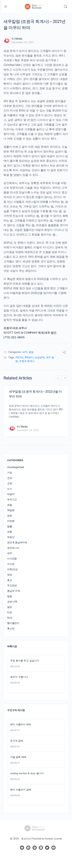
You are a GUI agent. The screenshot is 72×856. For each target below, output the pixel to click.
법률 (9, 526)
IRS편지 (29, 357)
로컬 (9, 504)
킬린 (9, 607)
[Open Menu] (5, 6)
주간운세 (12, 585)
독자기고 (12, 499)
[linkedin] (41, 848)
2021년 (19, 357)
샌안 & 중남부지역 (17, 542)
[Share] (64, 352)
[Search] (65, 6)
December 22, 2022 (28, 430)
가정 (9, 472)
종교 (9, 580)
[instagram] (35, 848)
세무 (24, 352)
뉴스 (9, 488)
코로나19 (12, 601)
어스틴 (10, 564)
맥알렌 (10, 510)
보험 (9, 531)
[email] (22, 848)
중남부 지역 (13, 590)
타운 (9, 612)
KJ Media (17, 38)
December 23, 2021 (23, 42)
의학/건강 (12, 569)
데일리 (10, 494)
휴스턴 (10, 628)
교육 (9, 483)
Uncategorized (15, 467)
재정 (9, 574)
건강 (9, 478)
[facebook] (28, 848)
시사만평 (12, 558)
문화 (9, 515)
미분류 (10, 521)
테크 (9, 617)
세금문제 (40, 357)
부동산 (10, 537)
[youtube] (53, 848)
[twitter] (47, 848)
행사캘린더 (13, 623)
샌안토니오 (13, 547)
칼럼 (31, 352)
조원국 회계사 (27, 361)
